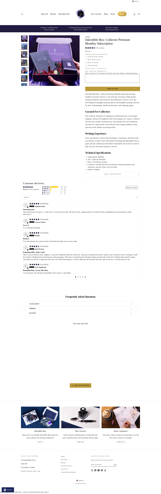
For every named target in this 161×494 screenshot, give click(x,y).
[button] (90, 48)
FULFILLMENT (34, 304)
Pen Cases (93, 62)
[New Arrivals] (80, 417)
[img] (34, 204)
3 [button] (80, 277)
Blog (106, 14)
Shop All (44, 14)
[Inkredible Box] (40, 417)
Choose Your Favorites (96, 54)
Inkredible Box (64, 14)
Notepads (93, 65)
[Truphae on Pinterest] (102, 470)
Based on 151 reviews (31, 189)
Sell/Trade (64, 459)
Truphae (87, 36)
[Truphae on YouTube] (99, 470)
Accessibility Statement (68, 472)
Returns (63, 462)
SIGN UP (40, 442)
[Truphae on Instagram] (92, 470)
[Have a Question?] (121, 417)
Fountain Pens (95, 56)
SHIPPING (32, 308)
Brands (53, 14)
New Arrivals (96, 14)
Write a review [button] (131, 187)
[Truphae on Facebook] (95, 470)
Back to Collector (81, 385)
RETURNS (32, 313)
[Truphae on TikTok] (105, 470)
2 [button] (78, 277)
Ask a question (112, 174)
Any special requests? (96, 71)
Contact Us (121, 442)
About (112, 14)
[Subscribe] (115, 464)
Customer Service (66, 466)
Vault (122, 14)
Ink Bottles (94, 59)
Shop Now (80, 442)
